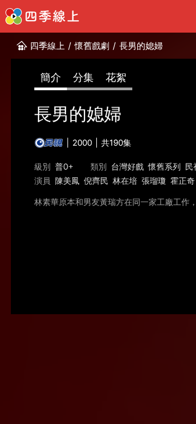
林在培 (125, 181)
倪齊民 (96, 181)
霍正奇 (182, 181)
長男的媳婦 (141, 45)
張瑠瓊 (154, 181)
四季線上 (47, 45)
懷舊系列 (164, 166)
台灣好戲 (127, 166)
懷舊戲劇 (92, 45)
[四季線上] (42, 16)
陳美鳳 (67, 181)
